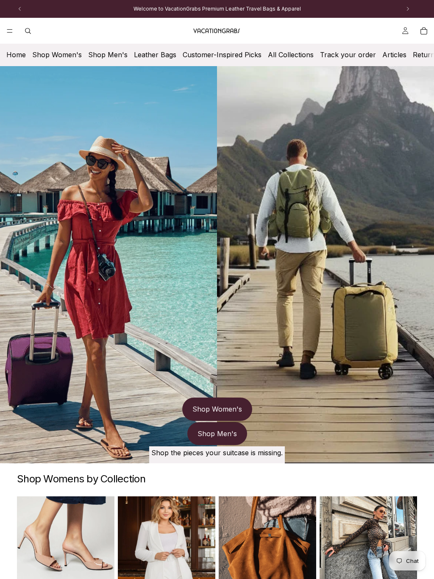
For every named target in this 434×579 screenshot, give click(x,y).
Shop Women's (57, 54)
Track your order (348, 54)
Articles (394, 54)
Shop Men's (108, 54)
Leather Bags (155, 54)
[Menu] (9, 31)
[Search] (28, 31)
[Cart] (424, 31)
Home (16, 54)
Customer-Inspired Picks (222, 54)
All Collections (291, 54)
